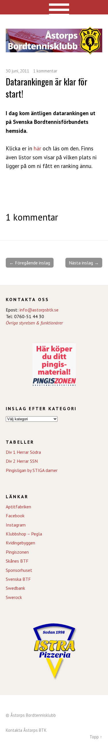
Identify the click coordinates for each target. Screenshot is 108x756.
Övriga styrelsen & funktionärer (34, 323)
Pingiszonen (17, 552)
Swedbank (15, 588)
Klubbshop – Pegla (24, 534)
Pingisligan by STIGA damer (32, 470)
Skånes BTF (17, 561)
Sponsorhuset (19, 570)
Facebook (15, 515)
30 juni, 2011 (17, 71)
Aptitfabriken (18, 506)
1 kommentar (45, 71)
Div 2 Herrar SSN (22, 461)
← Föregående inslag (29, 263)
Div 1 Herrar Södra (23, 452)
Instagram (16, 525)
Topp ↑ (96, 737)
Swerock (14, 597)
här (37, 148)
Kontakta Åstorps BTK (26, 730)
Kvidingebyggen (20, 543)
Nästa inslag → (84, 263)
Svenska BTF (18, 579)
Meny (54, 7)
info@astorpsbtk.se (39, 310)
